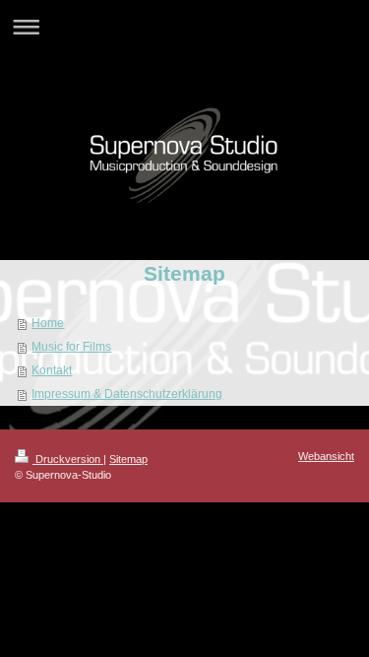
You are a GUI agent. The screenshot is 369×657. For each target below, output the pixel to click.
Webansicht (326, 456)
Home (47, 323)
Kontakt (51, 370)
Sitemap (128, 459)
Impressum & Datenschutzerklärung (126, 394)
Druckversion (67, 459)
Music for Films (71, 347)
